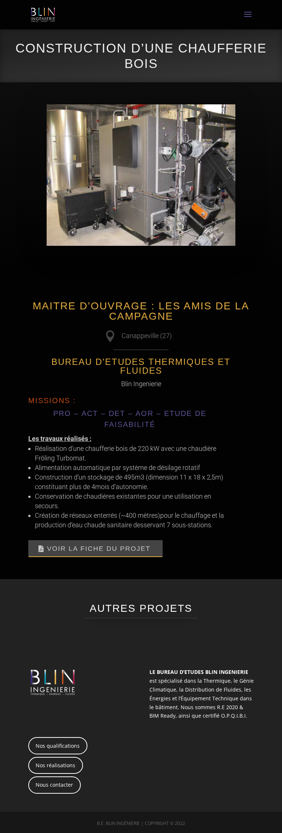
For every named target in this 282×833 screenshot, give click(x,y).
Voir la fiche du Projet (99, 548)
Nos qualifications (58, 745)
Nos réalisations (55, 765)
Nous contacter (54, 784)
